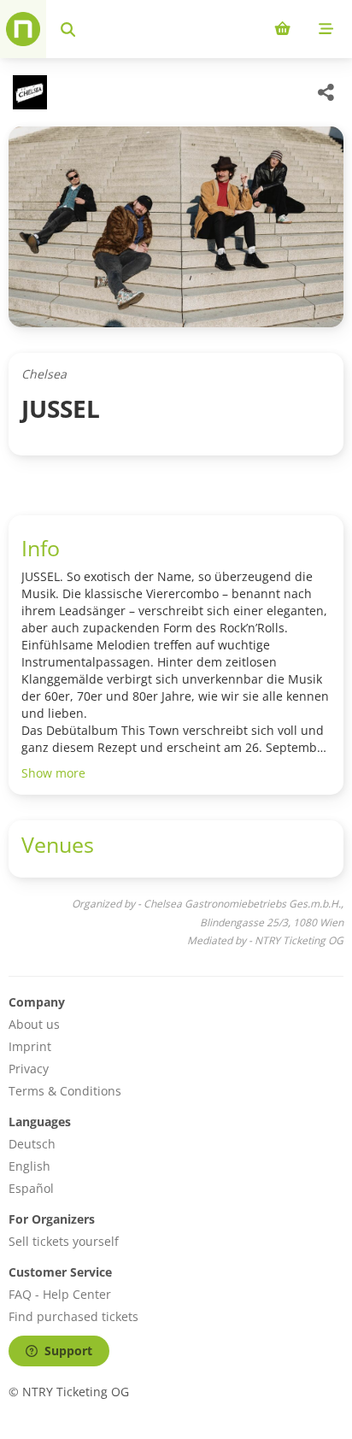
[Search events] (68, 29)
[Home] (23, 29)
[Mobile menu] (326, 29)
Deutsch (32, 1144)
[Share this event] (326, 92)
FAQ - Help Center (60, 1294)
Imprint (30, 1046)
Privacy (29, 1068)
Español (31, 1188)
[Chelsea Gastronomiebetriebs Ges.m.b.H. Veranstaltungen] (28, 92)
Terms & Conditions (65, 1091)
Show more (53, 773)
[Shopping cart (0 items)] (282, 29)
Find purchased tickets (73, 1316)
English (29, 1166)
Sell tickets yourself (64, 1241)
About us (34, 1024)
